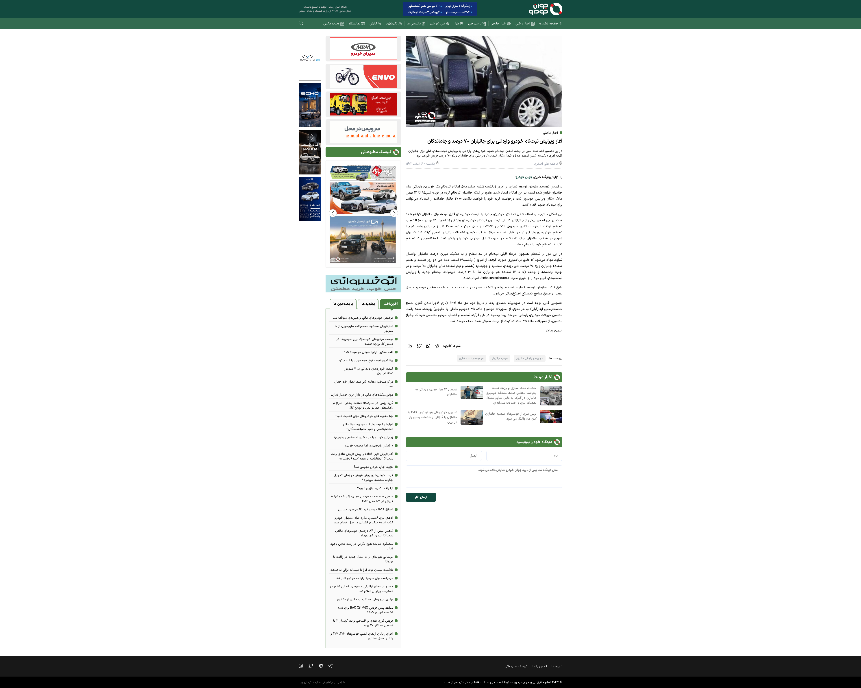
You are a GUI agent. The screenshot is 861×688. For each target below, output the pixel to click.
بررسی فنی (475, 23)
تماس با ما (540, 666)
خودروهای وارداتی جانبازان (529, 358)
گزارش (373, 23)
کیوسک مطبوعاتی (516, 666)
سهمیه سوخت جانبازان (471, 358)
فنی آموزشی (437, 23)
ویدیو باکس (331, 23)
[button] (333, 213)
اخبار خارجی (498, 23)
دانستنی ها (414, 23)
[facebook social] (323, 666)
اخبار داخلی (522, 23)
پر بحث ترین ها (343, 304)
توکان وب (305, 682)
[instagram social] (303, 666)
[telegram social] (332, 666)
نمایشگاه (354, 23)
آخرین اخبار (391, 304)
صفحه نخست (548, 23)
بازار (456, 23)
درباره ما (557, 666)
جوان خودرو (524, 177)
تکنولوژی (392, 23)
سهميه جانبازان (500, 358)
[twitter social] (313, 666)
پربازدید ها (368, 304)
